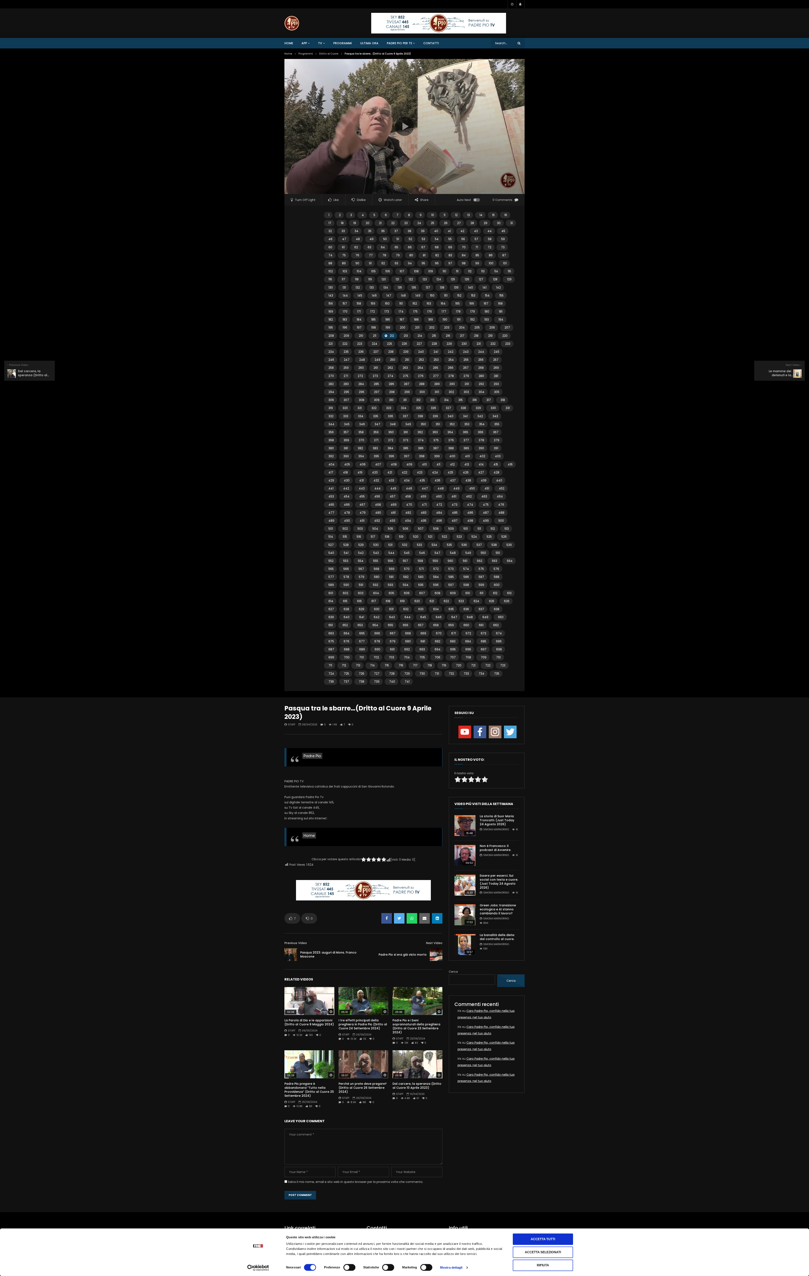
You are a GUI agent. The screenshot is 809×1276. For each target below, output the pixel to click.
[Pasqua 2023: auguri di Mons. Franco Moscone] (290, 954)
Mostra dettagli (451, 1267)
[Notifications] (520, 4)
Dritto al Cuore (328, 53)
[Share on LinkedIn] (437, 918)
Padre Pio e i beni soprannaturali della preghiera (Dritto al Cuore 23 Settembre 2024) (416, 1026)
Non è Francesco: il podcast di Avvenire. (495, 848)
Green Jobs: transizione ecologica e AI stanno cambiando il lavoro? (498, 909)
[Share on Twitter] (399, 918)
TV (320, 43)
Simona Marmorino (496, 829)
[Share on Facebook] (386, 918)
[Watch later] (512, 4)
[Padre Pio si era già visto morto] (436, 954)
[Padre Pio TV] (291, 23)
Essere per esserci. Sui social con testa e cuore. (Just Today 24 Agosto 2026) (499, 881)
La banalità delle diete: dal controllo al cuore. (497, 937)
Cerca (453, 972)
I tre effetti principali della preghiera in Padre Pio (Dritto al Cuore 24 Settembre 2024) (363, 1024)
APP (304, 43)
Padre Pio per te (399, 43)
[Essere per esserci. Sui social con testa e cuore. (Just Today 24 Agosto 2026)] (464, 885)
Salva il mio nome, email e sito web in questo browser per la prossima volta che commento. (355, 1182)
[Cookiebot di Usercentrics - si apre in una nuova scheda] (258, 1268)
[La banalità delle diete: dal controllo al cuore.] (464, 944)
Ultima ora (369, 43)
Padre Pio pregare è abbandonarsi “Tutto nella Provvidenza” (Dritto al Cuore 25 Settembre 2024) (309, 1090)
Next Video (434, 943)
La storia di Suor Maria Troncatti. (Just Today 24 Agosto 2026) (497, 820)
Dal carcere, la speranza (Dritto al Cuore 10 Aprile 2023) (416, 1086)
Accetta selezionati (543, 1252)
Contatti (431, 43)
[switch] (349, 1267)
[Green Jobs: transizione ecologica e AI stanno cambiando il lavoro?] (464, 914)
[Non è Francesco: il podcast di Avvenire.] (464, 855)
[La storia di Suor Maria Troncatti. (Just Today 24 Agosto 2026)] (464, 825)
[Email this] (424, 918)
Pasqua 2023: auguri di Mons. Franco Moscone (328, 954)
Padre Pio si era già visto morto (403, 954)
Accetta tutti (543, 1239)
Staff (291, 724)
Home (288, 43)
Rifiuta (543, 1265)
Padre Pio (312, 755)
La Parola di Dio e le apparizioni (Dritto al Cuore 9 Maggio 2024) (309, 1022)
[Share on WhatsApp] (412, 918)
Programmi (342, 43)
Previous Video (295, 943)
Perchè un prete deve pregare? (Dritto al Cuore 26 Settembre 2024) (363, 1088)
